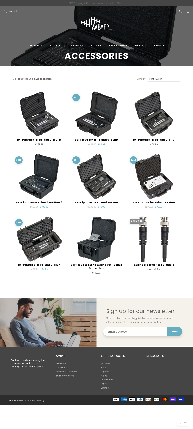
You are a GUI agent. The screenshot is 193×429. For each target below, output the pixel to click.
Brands (159, 45)
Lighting (75, 45)
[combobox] (164, 79)
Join (175, 331)
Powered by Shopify (34, 400)
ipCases (35, 45)
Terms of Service (65, 375)
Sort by (141, 79)
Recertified (117, 45)
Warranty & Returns (66, 371)
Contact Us (62, 367)
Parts (139, 45)
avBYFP (19, 400)
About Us (61, 363)
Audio (54, 45)
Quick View (39, 114)
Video (95, 45)
